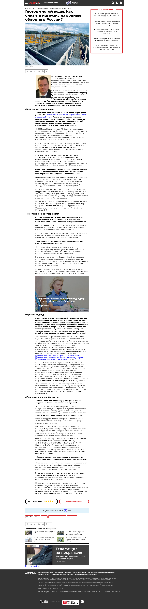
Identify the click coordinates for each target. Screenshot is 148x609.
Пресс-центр (59, 572)
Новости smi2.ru (32, 566)
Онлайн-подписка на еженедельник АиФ (101, 572)
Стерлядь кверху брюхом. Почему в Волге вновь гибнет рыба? (44, 532)
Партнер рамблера (55, 601)
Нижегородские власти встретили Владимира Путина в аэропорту (107, 39)
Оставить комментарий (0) (74, 501)
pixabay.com (29, 66)
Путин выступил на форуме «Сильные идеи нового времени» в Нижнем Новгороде (106, 47)
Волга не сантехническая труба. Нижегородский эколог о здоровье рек (44, 539)
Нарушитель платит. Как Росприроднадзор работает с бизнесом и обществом (61, 299)
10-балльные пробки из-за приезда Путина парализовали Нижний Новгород (107, 23)
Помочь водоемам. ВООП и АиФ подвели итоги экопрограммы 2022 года (76, 539)
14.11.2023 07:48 (30, 8)
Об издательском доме (45, 572)
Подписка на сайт (43, 574)
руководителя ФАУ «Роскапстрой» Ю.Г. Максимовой (57, 356)
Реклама (68, 572)
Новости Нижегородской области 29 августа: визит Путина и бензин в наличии (107, 15)
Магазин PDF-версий (79, 572)
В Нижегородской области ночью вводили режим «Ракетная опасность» (106, 31)
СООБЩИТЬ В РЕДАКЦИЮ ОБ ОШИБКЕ (86, 574)
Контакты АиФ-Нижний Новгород (62, 574)
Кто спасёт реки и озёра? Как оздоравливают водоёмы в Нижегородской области (75, 533)
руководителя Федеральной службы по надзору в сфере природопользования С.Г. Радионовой (59, 359)
